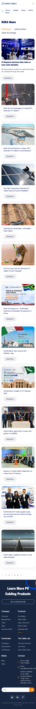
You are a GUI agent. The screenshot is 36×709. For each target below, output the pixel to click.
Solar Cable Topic (24, 650)
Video (3, 664)
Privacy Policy (18, 705)
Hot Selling (21, 616)
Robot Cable (22, 626)
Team (4, 623)
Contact (21, 656)
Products (22, 611)
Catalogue (5, 643)
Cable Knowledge (9, 33)
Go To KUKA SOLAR (18, 602)
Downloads (6, 638)
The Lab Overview (24, 643)
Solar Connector (23, 623)
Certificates (6, 650)
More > (20, 632)
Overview (5, 616)
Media (4, 656)
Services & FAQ (7, 629)
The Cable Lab (24, 638)
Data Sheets (6, 646)
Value (3, 626)
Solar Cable (22, 619)
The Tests (21, 646)
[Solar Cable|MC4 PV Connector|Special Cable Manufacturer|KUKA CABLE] (9, 3)
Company (6, 611)
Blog (3, 660)
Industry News (20, 29)
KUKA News (6, 29)
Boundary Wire (23, 629)
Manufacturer (6, 619)
